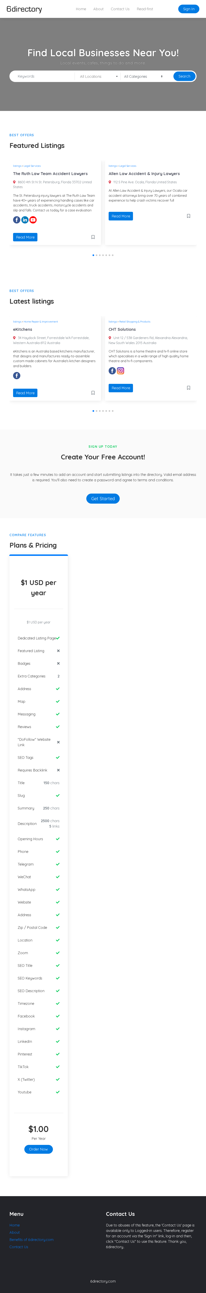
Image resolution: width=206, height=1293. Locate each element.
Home (81, 9)
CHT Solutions (122, 329)
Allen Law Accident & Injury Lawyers (144, 173)
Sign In (189, 9)
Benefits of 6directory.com (31, 1239)
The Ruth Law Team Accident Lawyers (50, 173)
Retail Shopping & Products (134, 321)
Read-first (145, 9)
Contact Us (120, 9)
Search (184, 76)
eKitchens (22, 329)
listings (17, 165)
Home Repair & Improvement (41, 321)
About (98, 9)
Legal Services (32, 165)
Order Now (38, 1149)
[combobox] (97, 76)
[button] (93, 255)
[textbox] (97, 76)
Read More (25, 237)
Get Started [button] (103, 498)
